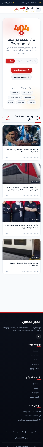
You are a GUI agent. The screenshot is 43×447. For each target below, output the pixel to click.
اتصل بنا (25, 431)
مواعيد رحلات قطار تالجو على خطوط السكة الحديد (24, 264)
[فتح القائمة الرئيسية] (38, 9)
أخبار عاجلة (35, 355)
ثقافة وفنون (34, 368)
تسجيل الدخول (7, 2)
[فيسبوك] (38, 336)
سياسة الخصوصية (12, 431)
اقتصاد (36, 359)
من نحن (34, 431)
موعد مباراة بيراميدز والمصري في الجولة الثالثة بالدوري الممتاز (22, 150)
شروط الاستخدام (21, 437)
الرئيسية (36, 351)
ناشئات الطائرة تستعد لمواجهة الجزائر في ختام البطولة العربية (21, 226)
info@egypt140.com (30, 411)
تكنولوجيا (35, 364)
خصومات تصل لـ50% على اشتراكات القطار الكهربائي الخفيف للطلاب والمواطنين (22, 188)
